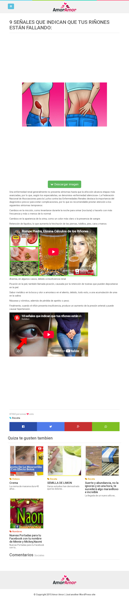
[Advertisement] (64, 57)
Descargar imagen (66, 184)
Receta (16, 418)
